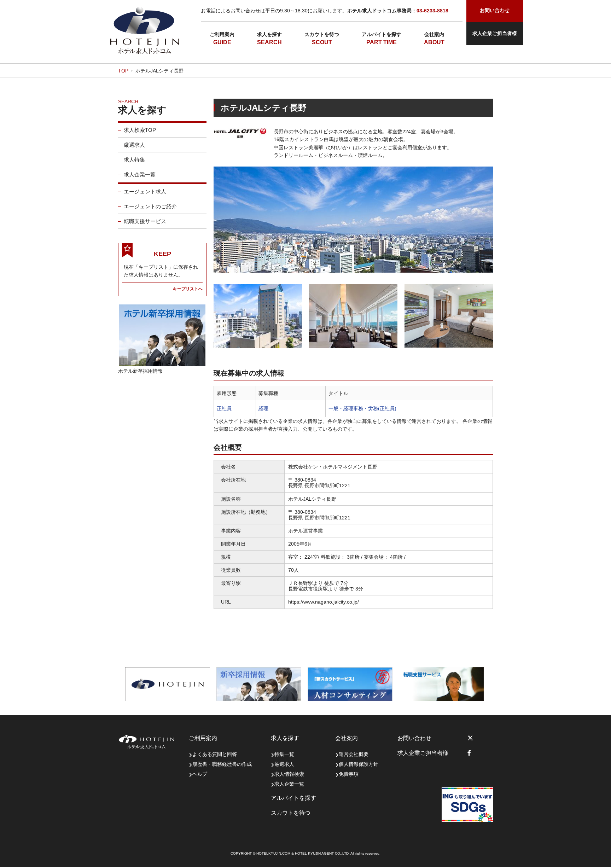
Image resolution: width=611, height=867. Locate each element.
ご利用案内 (222, 34)
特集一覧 (284, 754)
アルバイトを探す (381, 34)
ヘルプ (199, 774)
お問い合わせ (414, 738)
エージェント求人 (145, 191)
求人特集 (134, 160)
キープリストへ (188, 288)
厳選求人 (134, 145)
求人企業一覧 (140, 174)
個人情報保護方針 (358, 764)
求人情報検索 (289, 774)
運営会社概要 (353, 754)
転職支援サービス (145, 221)
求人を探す (269, 34)
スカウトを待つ (321, 34)
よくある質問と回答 (214, 754)
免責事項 (349, 774)
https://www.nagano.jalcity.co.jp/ (323, 602)
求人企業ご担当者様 (494, 33)
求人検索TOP (140, 130)
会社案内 (434, 34)
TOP (123, 71)
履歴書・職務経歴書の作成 (222, 764)
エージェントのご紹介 (150, 206)
